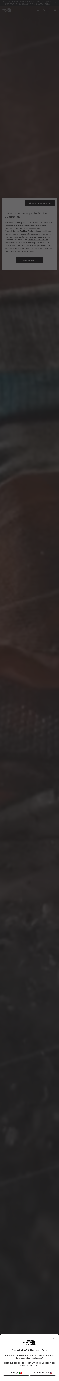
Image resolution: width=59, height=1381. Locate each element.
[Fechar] (54, 1339)
